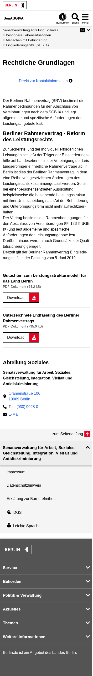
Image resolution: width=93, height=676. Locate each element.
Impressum (16, 472)
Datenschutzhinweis (24, 485)
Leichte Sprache (27, 526)
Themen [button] (10, 623)
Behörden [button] (12, 581)
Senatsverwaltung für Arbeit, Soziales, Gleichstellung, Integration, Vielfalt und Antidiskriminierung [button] (40, 453)
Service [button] (10, 567)
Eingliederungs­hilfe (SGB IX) (27, 45)
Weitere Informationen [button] (24, 637)
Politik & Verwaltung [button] (22, 595)
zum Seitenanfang (67, 434)
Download (16, 298)
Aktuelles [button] (12, 609)
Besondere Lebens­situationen (28, 35)
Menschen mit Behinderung (26, 40)
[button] (85, 30)
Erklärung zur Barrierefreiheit (31, 499)
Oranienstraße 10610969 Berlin (24, 396)
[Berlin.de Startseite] (15, 5)
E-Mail (14, 414)
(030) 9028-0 (27, 407)
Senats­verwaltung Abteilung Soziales (30, 30)
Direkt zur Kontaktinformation (44, 81)
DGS (17, 512)
